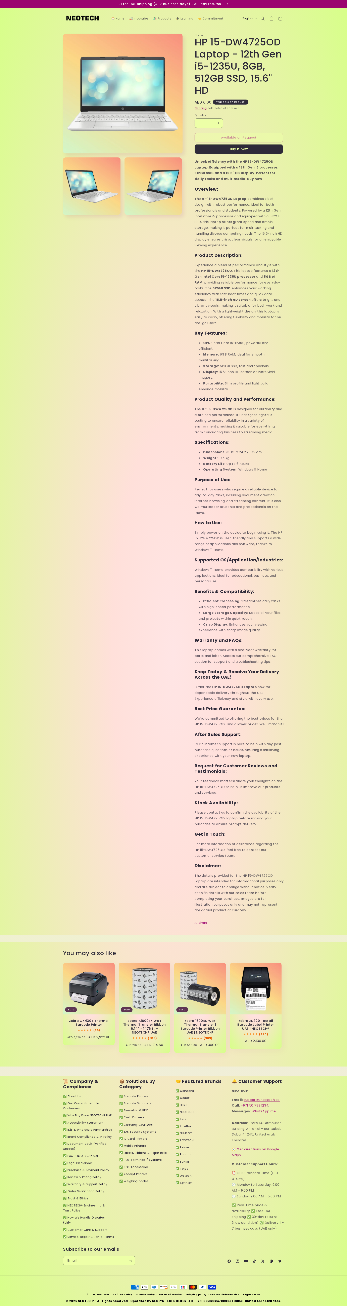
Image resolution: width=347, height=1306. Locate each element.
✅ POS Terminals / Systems (140, 1160)
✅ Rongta (183, 1154)
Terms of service (170, 1294)
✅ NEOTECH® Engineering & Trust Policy (84, 1207)
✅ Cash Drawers (131, 1117)
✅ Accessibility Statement (83, 1123)
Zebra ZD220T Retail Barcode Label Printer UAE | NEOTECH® (255, 1025)
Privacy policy (145, 1294)
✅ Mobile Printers (132, 1146)
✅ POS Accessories (134, 1167)
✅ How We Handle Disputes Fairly (84, 1220)
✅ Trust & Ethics (76, 1198)
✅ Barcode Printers (134, 1096)
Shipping (201, 108)
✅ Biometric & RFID (134, 1110)
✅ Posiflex (183, 1126)
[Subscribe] (130, 1260)
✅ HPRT (181, 1105)
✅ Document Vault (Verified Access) (85, 1146)
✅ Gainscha (185, 1091)
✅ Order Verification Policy (83, 1191)
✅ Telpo (182, 1169)
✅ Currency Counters (136, 1125)
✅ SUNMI (182, 1162)
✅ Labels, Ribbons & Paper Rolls (143, 1153)
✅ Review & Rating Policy (82, 1177)
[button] (262, 18)
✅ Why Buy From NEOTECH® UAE (87, 1115)
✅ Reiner (182, 1147)
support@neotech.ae (262, 1099)
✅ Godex (183, 1098)
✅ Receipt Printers (133, 1174)
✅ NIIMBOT (184, 1133)
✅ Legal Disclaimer (77, 1163)
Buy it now (239, 149)
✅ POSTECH (185, 1140)
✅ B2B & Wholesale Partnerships (87, 1130)
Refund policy (122, 1294)
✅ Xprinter (184, 1183)
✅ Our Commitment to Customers (81, 1105)
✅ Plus (181, 1119)
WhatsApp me (264, 1111)
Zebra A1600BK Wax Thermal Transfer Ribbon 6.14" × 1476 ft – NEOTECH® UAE (144, 1027)
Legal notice (251, 1294)
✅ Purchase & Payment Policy (86, 1170)
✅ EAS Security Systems (137, 1132)
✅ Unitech (184, 1176)
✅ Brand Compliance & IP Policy (87, 1137)
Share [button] (203, 923)
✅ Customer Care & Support (85, 1230)
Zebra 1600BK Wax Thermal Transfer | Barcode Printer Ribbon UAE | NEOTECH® (200, 1027)
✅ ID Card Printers (133, 1139)
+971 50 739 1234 (255, 1105)
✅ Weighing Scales (133, 1181)
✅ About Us (72, 1096)
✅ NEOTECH (185, 1112)
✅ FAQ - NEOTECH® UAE (81, 1156)
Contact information (224, 1294)
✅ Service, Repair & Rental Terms (88, 1237)
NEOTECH (103, 1294)
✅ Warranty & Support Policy (85, 1184)
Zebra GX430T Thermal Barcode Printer (89, 1023)
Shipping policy (196, 1294)
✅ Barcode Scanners (135, 1103)
